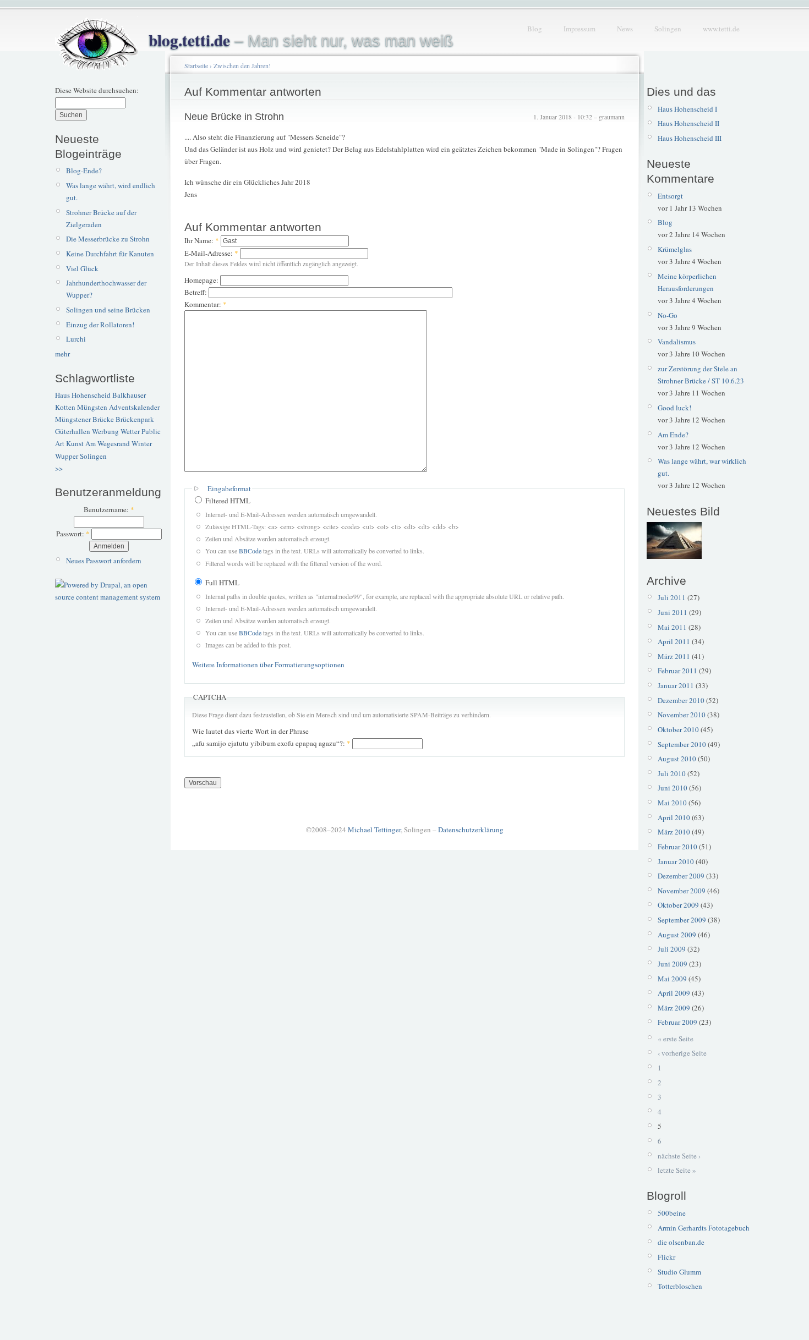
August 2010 (677, 759)
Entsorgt (670, 196)
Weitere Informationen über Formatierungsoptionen (268, 664)
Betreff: (196, 292)
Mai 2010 (672, 803)
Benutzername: (109, 509)
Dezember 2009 (681, 876)
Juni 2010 (672, 788)
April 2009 (674, 993)
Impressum (579, 29)
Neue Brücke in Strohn (234, 116)
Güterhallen (72, 431)
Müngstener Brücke (84, 419)
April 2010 (674, 817)
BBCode (250, 550)
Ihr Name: (201, 240)
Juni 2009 (672, 964)
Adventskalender (134, 407)
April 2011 (674, 641)
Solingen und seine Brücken (108, 310)
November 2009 (682, 891)
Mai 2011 (672, 627)
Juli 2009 (672, 949)
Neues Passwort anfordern (103, 560)
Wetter (130, 431)
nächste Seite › (679, 1156)
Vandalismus (677, 342)
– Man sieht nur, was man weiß (301, 41)
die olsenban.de (681, 1242)
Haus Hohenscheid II (688, 123)
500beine (672, 1213)
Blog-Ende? (84, 170)
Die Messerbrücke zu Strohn (108, 239)
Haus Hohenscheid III (689, 138)
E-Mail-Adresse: (211, 253)
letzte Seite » (677, 1170)
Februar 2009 (677, 1022)
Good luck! (674, 408)
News (625, 29)
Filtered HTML (227, 501)
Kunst (75, 443)
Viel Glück (82, 268)
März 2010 (674, 832)
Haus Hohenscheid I (687, 109)
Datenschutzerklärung (471, 829)
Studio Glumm (679, 1272)
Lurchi (76, 339)
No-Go (667, 315)
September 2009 (682, 920)
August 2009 (677, 935)
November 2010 (682, 715)
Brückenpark (135, 419)
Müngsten (92, 407)
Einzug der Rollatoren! (100, 324)
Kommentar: (205, 304)
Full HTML (221, 582)
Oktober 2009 (678, 905)
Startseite (196, 65)
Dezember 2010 (681, 700)
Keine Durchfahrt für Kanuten (110, 254)
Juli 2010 (672, 773)
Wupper (66, 456)
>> (59, 468)
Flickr (666, 1257)
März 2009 (674, 1008)
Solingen (667, 29)
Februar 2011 (677, 671)
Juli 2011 (672, 597)
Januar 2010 (676, 861)
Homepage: (202, 280)
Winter (142, 443)
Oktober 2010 (678, 729)
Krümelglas (675, 249)
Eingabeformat (229, 488)
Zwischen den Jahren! (242, 65)
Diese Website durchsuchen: (97, 90)
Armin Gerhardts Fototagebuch (704, 1228)
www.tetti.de (721, 29)
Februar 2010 (677, 847)
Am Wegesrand (107, 443)
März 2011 (674, 656)
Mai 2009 (672, 979)
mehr (62, 354)
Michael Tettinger (374, 829)
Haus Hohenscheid (83, 395)
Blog (534, 29)
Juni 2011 (672, 612)
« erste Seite (675, 1039)
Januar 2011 (676, 685)
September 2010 (682, 744)
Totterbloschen (680, 1286)
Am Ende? (673, 435)
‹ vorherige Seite (682, 1053)
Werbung (105, 431)
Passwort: (73, 534)
